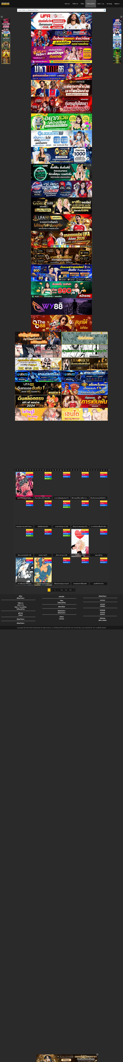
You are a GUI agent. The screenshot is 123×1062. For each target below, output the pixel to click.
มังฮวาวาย (20, 571)
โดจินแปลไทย (91, 4)
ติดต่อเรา (117, 4)
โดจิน (82, 4)
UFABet (102, 572)
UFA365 (61, 563)
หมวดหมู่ (109, 4)
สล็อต (20, 562)
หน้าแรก (67, 4)
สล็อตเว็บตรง (20, 564)
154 (61, 556)
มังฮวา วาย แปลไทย (20, 573)
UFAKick (102, 584)
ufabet (20, 581)
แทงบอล (61, 585)
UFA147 (102, 580)
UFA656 (102, 576)
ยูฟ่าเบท (20, 579)
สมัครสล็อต (61, 573)
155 (66, 556)
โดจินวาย (75, 4)
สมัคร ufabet (102, 586)
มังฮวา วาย (100, 4)
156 (70, 556)
